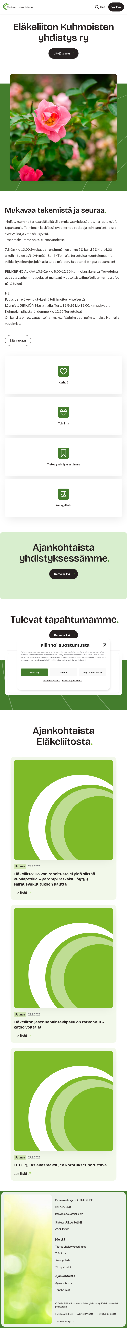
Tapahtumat (62, 1290)
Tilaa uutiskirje (63, 1321)
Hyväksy (34, 672)
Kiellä (63, 672)
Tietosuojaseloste (106, 1313)
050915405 (62, 1229)
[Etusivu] (18, 6)
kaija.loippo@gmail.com (69, 1213)
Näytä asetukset (92, 672)
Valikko (116, 7)
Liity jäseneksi (62, 53)
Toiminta (60, 1253)
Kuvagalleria (62, 1260)
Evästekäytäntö (51, 680)
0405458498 (63, 1207)
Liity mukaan (18, 340)
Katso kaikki (62, 574)
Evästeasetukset (64, 1314)
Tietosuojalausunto (72, 680)
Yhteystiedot (63, 1267)
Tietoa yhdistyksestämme (70, 1246)
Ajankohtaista (63, 1283)
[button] (104, 645)
